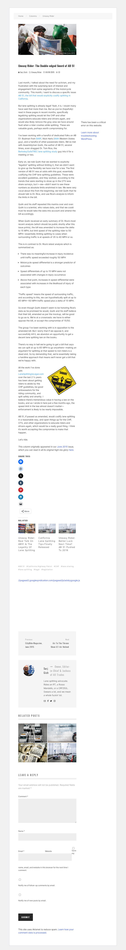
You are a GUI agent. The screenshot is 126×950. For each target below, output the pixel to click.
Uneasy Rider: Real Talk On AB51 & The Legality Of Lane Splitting (26, 544)
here (71, 450)
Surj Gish (24, 72)
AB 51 (22, 566)
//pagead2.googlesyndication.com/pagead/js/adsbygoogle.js (49, 580)
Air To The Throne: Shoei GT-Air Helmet (60, 643)
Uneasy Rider (36, 72)
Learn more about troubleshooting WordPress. (90, 135)
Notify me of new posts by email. (32, 900)
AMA (56, 138)
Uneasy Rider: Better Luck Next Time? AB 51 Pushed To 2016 (67, 544)
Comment (23, 796)
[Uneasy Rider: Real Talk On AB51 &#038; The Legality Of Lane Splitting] (26, 529)
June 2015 (62, 446)
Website (48, 851)
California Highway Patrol (40, 566)
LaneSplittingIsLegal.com (31, 374)
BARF (38, 138)
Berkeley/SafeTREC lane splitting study (37, 151)
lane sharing (68, 566)
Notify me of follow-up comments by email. (36, 885)
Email (21, 851)
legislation (48, 569)
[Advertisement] (47, 603)
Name (21, 831)
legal (37, 569)
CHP (57, 566)
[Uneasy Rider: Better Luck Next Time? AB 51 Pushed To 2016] (67, 529)
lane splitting (26, 569)
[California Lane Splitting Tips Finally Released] (46, 529)
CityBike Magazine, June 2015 (33, 643)
